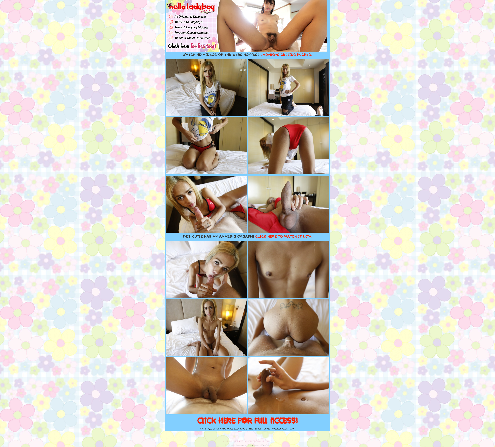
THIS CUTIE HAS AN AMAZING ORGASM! (247, 236)
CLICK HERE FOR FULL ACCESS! (247, 421)
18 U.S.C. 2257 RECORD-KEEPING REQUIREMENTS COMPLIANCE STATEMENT (247, 441)
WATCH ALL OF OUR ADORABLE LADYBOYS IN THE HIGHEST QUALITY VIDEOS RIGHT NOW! (247, 429)
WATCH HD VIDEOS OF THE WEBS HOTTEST (247, 55)
